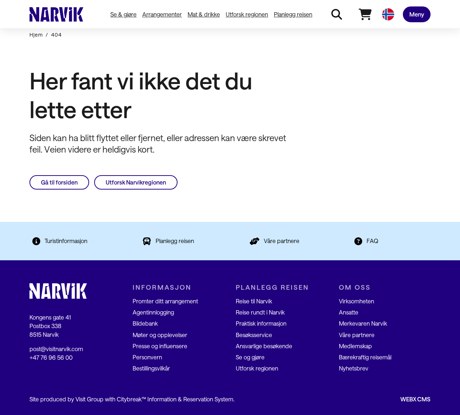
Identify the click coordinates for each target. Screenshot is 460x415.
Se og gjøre (250, 357)
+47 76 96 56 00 (51, 357)
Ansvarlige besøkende (264, 345)
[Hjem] (56, 14)
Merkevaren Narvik (363, 323)
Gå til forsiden (59, 182)
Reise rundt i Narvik (260, 312)
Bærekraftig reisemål (365, 357)
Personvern (147, 357)
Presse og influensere (160, 345)
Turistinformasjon (66, 240)
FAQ (372, 240)
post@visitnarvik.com (56, 348)
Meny (416, 14)
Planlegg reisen (293, 14)
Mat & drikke (204, 14)
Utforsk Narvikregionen (136, 182)
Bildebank (145, 323)
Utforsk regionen (247, 14)
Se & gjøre (123, 14)
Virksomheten (356, 301)
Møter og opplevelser (160, 334)
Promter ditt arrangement (165, 301)
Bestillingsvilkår (151, 368)
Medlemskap (355, 345)
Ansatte (348, 312)
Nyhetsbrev (353, 368)
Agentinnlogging (153, 312)
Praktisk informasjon (261, 323)
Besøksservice (254, 334)
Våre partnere (281, 240)
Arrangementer (162, 14)
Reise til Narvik (254, 301)
